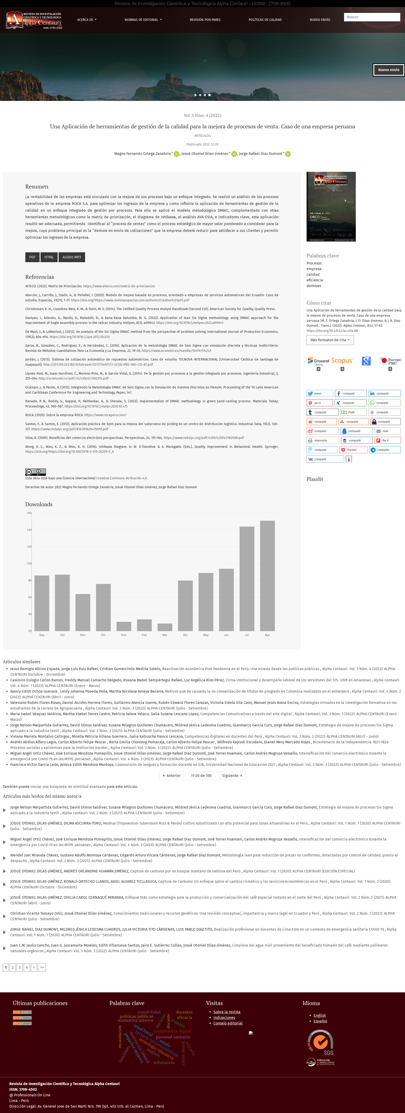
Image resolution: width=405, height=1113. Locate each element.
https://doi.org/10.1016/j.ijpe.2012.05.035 (80, 337)
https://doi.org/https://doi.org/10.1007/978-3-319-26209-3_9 (69, 452)
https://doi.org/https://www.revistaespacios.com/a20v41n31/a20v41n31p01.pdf (130, 300)
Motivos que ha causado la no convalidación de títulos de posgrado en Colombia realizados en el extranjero (257, 691)
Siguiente (232, 775)
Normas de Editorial (142, 20)
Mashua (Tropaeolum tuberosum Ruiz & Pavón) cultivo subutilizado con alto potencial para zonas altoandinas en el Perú (206, 823)
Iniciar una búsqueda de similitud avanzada (68, 786)
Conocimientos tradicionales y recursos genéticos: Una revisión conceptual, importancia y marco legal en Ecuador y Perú (216, 913)
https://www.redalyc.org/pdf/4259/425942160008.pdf (204, 438)
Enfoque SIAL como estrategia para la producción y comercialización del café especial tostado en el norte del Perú (223, 897)
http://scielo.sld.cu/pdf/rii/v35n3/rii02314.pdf (74, 378)
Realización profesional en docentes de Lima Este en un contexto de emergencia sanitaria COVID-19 (299, 929)
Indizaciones (224, 1017)
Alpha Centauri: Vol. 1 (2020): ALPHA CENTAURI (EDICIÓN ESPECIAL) (299, 871)
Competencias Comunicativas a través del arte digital (246, 714)
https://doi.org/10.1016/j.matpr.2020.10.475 (96, 406)
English (320, 1015)
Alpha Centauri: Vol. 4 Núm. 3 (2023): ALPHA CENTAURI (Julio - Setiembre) (154, 759)
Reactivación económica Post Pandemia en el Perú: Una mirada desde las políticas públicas (241, 669)
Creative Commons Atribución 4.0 (121, 478)
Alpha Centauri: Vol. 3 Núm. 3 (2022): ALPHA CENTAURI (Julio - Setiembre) (146, 708)
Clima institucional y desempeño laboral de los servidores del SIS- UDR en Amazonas (299, 680)
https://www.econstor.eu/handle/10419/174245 (176, 351)
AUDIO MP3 (72, 257)
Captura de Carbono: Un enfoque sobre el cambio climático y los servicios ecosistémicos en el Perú (243, 881)
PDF (32, 257)
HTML (49, 257)
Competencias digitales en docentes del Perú (224, 736)
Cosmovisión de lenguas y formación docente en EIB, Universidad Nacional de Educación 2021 (195, 764)
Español (320, 1021)
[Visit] (251, 1032)
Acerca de (85, 20)
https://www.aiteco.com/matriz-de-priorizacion (119, 286)
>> (42, 967)
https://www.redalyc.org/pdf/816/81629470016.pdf (69, 429)
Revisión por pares (205, 20)
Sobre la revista (227, 1012)
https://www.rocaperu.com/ (105, 415)
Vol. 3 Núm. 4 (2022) (202, 115)
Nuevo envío (320, 20)
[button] (320, 393)
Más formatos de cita (329, 340)
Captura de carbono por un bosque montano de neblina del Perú (185, 871)
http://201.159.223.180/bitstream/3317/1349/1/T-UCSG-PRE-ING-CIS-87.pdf (98, 365)
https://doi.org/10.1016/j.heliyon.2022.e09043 (189, 323)
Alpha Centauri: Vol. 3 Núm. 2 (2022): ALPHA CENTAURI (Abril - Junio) (322, 736)
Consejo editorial (228, 1023)
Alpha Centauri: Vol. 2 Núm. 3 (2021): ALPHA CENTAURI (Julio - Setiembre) (123, 731)
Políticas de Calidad (265, 20)
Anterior (171, 775)
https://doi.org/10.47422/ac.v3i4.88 (332, 331)
